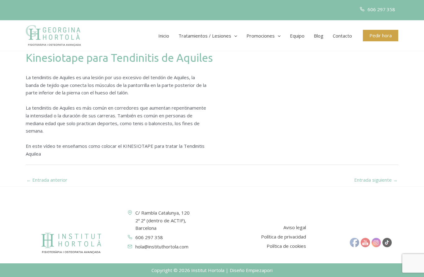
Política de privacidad (283, 237)
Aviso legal (294, 227)
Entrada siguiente (376, 180)
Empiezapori (259, 270)
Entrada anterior (46, 180)
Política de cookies (286, 246)
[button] (234, 36)
